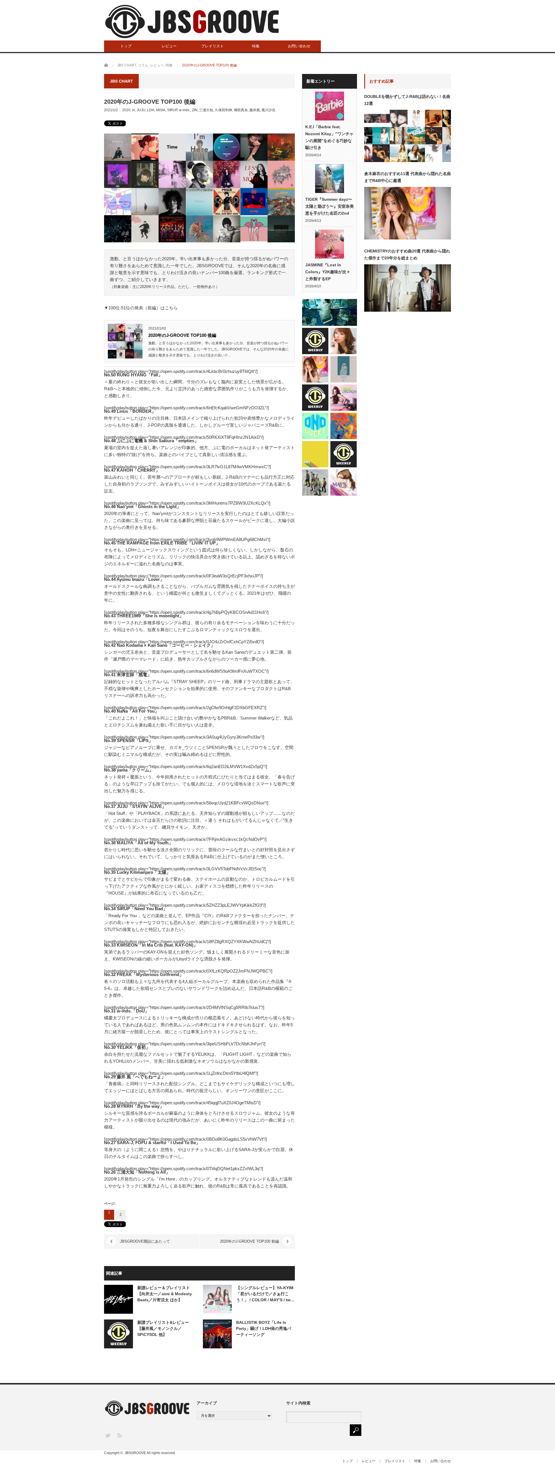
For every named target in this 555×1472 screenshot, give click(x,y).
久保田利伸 (223, 110)
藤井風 (254, 110)
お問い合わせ (299, 46)
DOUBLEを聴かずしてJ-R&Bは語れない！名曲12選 (407, 100)
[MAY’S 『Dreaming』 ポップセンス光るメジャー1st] (343, 482)
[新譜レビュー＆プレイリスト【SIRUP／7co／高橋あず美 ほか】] (329, 312)
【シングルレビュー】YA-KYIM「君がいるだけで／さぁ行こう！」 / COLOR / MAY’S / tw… (265, 1293)
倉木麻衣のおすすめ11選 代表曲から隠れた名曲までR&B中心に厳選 (407, 177)
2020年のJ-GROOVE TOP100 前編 (249, 1241)
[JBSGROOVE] (192, 21)
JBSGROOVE (135, 1453)
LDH (150, 110)
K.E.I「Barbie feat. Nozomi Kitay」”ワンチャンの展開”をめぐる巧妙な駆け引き (329, 137)
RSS (119, 1435)
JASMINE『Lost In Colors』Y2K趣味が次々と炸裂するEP (327, 272)
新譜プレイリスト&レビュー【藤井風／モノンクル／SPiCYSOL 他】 (163, 1328)
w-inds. (184, 110)
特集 (256, 46)
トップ (126, 46)
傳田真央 (241, 110)
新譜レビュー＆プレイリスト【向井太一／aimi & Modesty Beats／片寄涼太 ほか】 (164, 1293)
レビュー (169, 46)
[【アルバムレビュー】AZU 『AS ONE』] (343, 341)
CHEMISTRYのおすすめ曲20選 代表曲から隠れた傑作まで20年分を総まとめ (407, 254)
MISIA (160, 110)
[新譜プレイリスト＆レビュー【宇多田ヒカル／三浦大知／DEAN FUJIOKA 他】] (343, 454)
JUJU (141, 110)
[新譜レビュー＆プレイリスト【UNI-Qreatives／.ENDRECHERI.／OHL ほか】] (343, 369)
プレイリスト (212, 46)
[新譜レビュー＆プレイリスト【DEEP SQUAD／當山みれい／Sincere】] (315, 482)
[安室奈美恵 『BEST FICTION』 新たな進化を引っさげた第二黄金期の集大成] (343, 397)
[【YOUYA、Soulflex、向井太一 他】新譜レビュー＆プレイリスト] (315, 341)
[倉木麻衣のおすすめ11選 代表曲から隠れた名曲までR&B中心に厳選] (315, 369)
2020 (126, 110)
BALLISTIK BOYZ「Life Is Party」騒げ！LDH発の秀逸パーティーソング (263, 1328)
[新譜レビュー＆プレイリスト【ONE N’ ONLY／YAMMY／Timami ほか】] (315, 426)
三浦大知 (206, 110)
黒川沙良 (268, 110)
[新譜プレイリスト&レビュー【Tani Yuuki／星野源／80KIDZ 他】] (315, 397)
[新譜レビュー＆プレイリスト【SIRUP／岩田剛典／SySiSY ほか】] (343, 426)
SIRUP (172, 110)
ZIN (194, 110)
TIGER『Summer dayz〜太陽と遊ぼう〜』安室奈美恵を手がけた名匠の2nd (329, 206)
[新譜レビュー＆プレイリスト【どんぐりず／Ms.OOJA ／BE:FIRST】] (315, 454)
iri (133, 110)
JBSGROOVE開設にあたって (145, 1241)
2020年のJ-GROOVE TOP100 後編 (182, 335)
